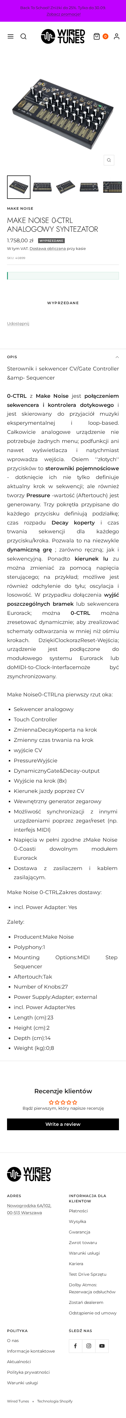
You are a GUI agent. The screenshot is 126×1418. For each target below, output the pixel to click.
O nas (13, 1340)
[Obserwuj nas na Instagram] (88, 1346)
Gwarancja (79, 1232)
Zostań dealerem (86, 1302)
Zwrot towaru (83, 1242)
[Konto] (116, 36)
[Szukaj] (23, 36)
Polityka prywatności (28, 1372)
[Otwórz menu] (10, 36)
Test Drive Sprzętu (87, 1274)
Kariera (76, 1263)
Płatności (78, 1211)
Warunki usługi (84, 1253)
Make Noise (20, 208)
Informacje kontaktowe (31, 1351)
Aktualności (19, 1361)
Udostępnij (18, 323)
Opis (12, 357)
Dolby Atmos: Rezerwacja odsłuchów (92, 1288)
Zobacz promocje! (64, 14)
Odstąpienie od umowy (93, 1313)
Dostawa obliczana (48, 248)
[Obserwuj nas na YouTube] (101, 1346)
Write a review (63, 1124)
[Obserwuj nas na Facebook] (75, 1346)
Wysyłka (77, 1221)
